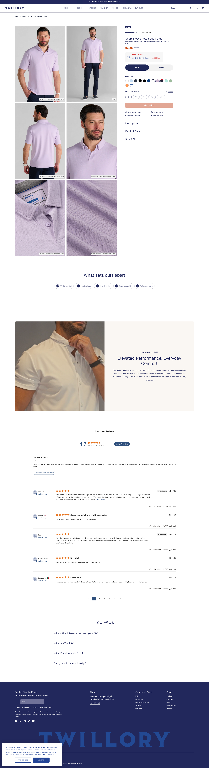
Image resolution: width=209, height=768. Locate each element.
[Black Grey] (144, 81)
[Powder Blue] (131, 81)
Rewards (169, 702)
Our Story (169, 696)
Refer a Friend (171, 705)
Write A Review (122, 444)
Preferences (23, 760)
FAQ (136, 696)
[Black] (140, 81)
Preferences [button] (50, 754)
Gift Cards (138, 709)
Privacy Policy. (47, 707)
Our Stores (169, 699)
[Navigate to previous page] (89, 598)
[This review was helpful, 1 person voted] (170, 506)
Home (16, 16)
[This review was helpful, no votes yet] (170, 526)
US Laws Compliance (75, 763)
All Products (25, 16)
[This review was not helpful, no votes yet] (174, 506)
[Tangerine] (127, 85)
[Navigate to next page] (120, 598)
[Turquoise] (166, 81)
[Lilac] (157, 81)
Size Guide (170, 91)
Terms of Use (38, 707)
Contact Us (139, 699)
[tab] (137, 67)
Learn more (95, 703)
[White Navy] (153, 81)
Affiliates (169, 709)
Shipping (138, 705)
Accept (41, 760)
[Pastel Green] (170, 81)
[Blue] (149, 81)
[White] (127, 81)
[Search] (181, 8)
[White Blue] (131, 85)
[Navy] (135, 81)
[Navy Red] (162, 81)
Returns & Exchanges (142, 702)
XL (153, 97)
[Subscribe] (42, 701)
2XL (161, 97)
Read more (101, 500)
